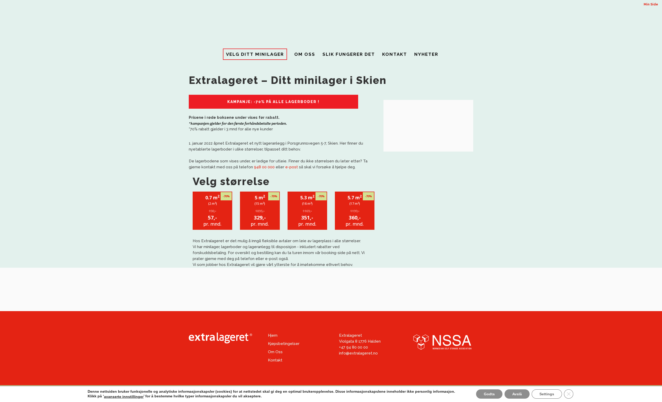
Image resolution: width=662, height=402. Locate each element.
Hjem (272, 335)
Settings (546, 394)
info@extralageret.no (358, 353)
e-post (291, 167)
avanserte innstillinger (124, 397)
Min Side (651, 4)
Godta (489, 394)
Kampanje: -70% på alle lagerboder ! (273, 102)
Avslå (517, 394)
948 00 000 (264, 167)
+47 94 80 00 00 (353, 347)
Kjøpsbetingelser (283, 343)
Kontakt (275, 360)
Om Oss (275, 352)
